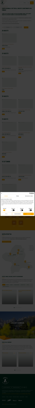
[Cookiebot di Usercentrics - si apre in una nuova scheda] (30, 193)
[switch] (13, 210)
